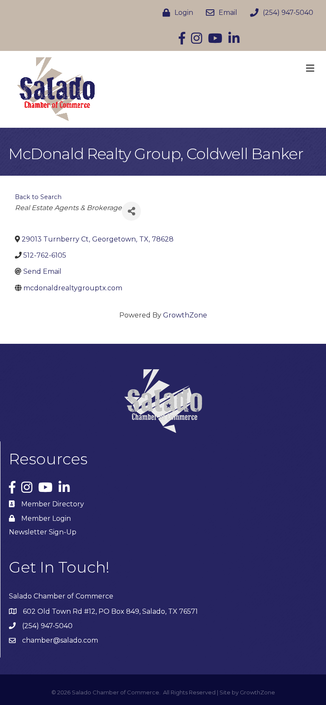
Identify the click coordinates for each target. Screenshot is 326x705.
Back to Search (38, 197)
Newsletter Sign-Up (42, 532)
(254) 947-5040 (47, 626)
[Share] (131, 211)
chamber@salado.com (60, 640)
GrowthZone (185, 315)
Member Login (46, 518)
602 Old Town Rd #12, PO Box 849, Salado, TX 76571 (110, 611)
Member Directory (52, 504)
